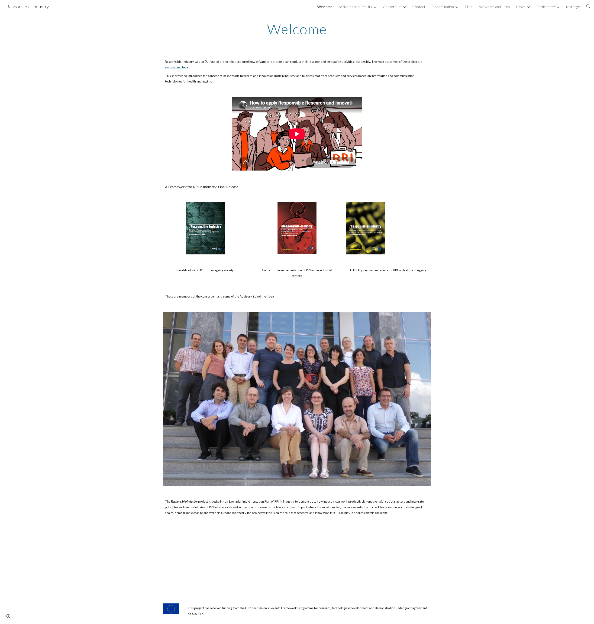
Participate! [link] (545, 6)
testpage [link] (573, 6)
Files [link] (468, 6)
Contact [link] (418, 6)
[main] (297, 28)
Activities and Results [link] (355, 6)
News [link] (520, 6)
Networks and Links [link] (494, 6)
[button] (588, 6)
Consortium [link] (392, 6)
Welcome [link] (325, 6)
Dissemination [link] (442, 6)
